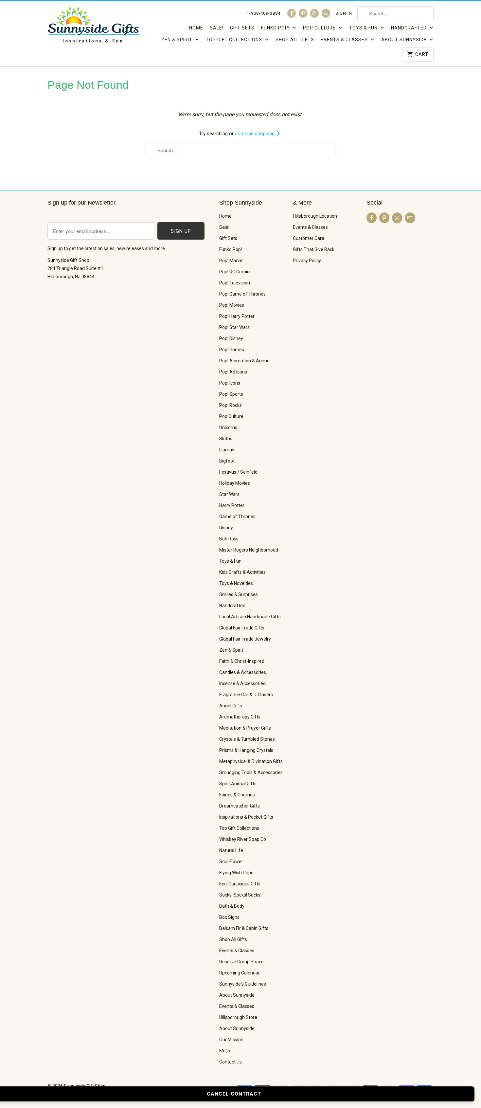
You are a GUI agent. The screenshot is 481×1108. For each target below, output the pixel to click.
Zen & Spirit (177, 39)
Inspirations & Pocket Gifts (246, 817)
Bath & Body (231, 906)
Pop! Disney (231, 338)
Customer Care (308, 238)
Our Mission (231, 1039)
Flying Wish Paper (237, 872)
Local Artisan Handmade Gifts (250, 616)
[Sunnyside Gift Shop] (93, 26)
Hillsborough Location (315, 216)
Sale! (216, 27)
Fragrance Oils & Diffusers (246, 694)
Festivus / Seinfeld (238, 472)
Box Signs (229, 917)
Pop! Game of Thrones (242, 294)
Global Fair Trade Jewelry (245, 639)
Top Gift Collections (234, 39)
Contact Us (230, 1061)
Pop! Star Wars (234, 327)
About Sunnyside (404, 39)
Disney (226, 527)
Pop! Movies (231, 305)
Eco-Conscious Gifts (239, 883)
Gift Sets (242, 27)
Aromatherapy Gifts (239, 716)
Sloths (225, 438)
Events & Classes (345, 39)
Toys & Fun (364, 27)
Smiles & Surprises (238, 594)
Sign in (343, 13)
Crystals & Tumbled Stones (247, 739)
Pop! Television (234, 282)
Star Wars (229, 494)
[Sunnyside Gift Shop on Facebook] (291, 13)
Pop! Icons (229, 383)
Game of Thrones (237, 516)
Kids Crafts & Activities (242, 572)
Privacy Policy (307, 260)
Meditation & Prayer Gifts (245, 728)
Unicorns (228, 427)
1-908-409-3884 (263, 13)
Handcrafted (409, 27)
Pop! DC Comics (235, 271)
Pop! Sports (231, 394)
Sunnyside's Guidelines (242, 984)
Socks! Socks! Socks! (240, 895)
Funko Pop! (276, 27)
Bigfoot (227, 460)
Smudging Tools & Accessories (251, 772)
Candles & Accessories (242, 672)
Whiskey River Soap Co (242, 839)
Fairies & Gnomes (237, 794)
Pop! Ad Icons (233, 371)
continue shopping (255, 133)
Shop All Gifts (295, 39)
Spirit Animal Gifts (238, 783)
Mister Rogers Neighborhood (248, 550)
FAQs (224, 1050)
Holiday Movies (234, 483)
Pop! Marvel (231, 260)
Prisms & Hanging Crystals (246, 750)
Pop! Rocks (230, 405)
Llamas (226, 449)
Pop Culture (320, 27)
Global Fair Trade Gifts (241, 627)
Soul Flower (231, 861)
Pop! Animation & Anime (244, 360)
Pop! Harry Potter (237, 316)
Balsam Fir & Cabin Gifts (243, 928)
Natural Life (231, 850)
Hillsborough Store (238, 1017)
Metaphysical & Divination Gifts (251, 761)
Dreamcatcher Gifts (239, 805)
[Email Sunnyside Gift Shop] (326, 13)
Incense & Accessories (242, 683)
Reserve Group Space (241, 961)
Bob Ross (229, 538)
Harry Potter (231, 505)
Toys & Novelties (236, 583)
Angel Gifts (230, 705)
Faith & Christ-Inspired (241, 661)
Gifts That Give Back (313, 249)
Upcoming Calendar (239, 972)
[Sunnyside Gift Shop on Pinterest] (303, 13)
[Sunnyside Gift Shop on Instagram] (314, 13)
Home (196, 27)
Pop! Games (231, 349)
